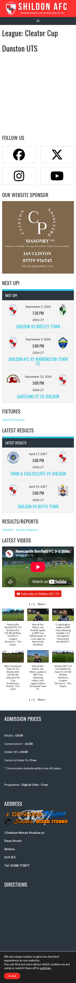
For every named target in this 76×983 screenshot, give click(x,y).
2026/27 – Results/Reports (20, 530)
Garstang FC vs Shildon (38, 396)
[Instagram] (19, 175)
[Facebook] (19, 154)
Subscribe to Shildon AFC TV (40, 594)
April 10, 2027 (38, 486)
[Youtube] (57, 175)
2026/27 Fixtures (13, 420)
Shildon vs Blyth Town (38, 506)
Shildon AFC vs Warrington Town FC (38, 361)
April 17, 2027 (38, 454)
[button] (42, 604)
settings (45, 968)
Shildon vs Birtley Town (38, 326)
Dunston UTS (20, 48)
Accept (12, 975)
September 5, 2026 (38, 339)
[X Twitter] (57, 154)
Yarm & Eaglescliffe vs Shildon (38, 473)
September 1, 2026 (38, 306)
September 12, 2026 (38, 376)
